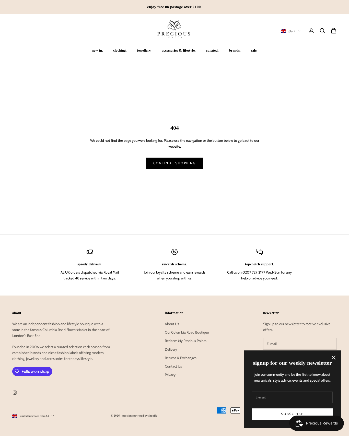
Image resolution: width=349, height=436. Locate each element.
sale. (254, 50)
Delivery (171, 349)
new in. (97, 50)
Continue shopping (174, 163)
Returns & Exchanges (180, 358)
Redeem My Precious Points (185, 340)
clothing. (120, 50)
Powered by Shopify (145, 415)
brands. (235, 50)
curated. (212, 50)
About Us (172, 324)
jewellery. (144, 50)
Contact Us (173, 366)
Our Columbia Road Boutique (187, 332)
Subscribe (292, 414)
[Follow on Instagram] (14, 392)
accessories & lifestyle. (179, 50)
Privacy (170, 374)
